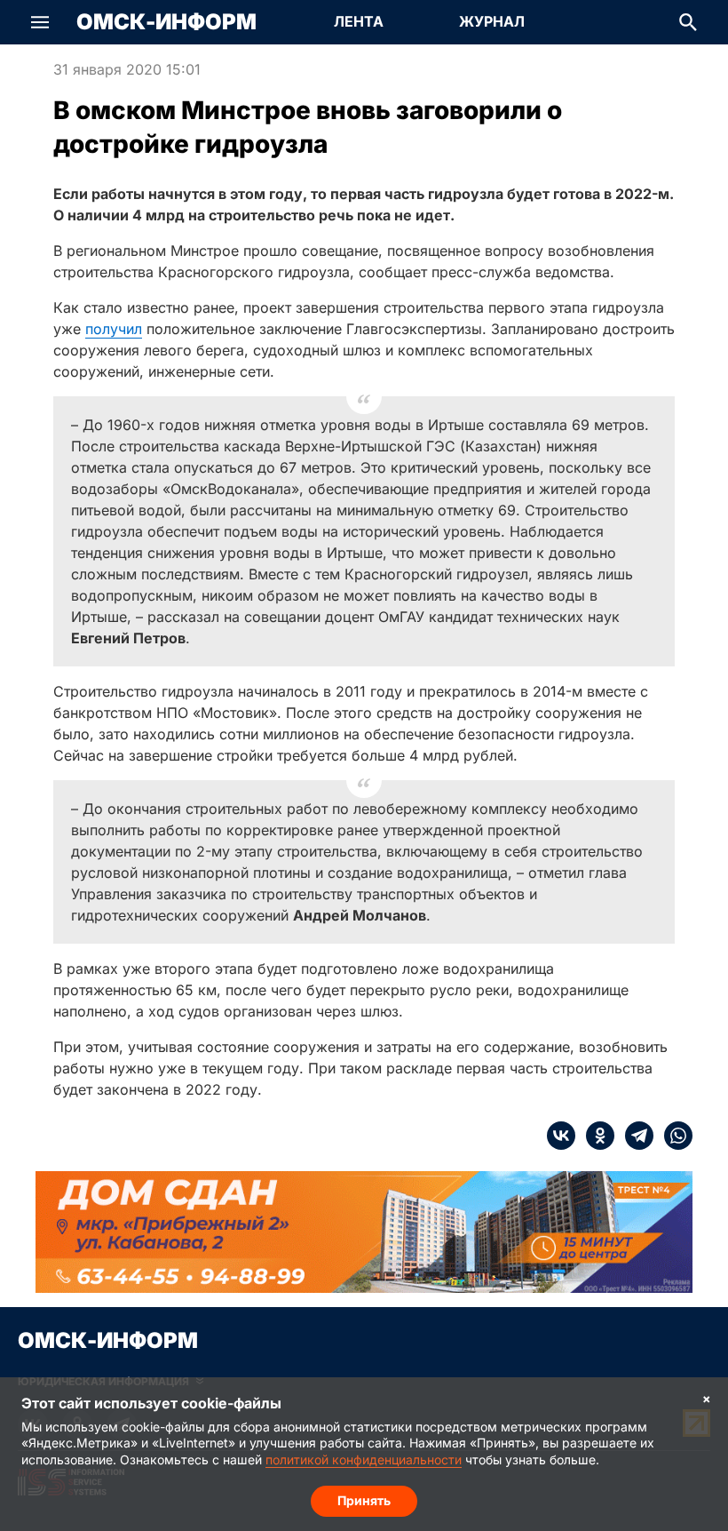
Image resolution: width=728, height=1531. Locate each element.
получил (113, 329)
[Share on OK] (594, 1135)
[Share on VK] (561, 1135)
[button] (40, 22)
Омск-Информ (166, 22)
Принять (364, 1500)
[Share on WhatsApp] (672, 1135)
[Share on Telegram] (633, 1135)
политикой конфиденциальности (363, 1459)
